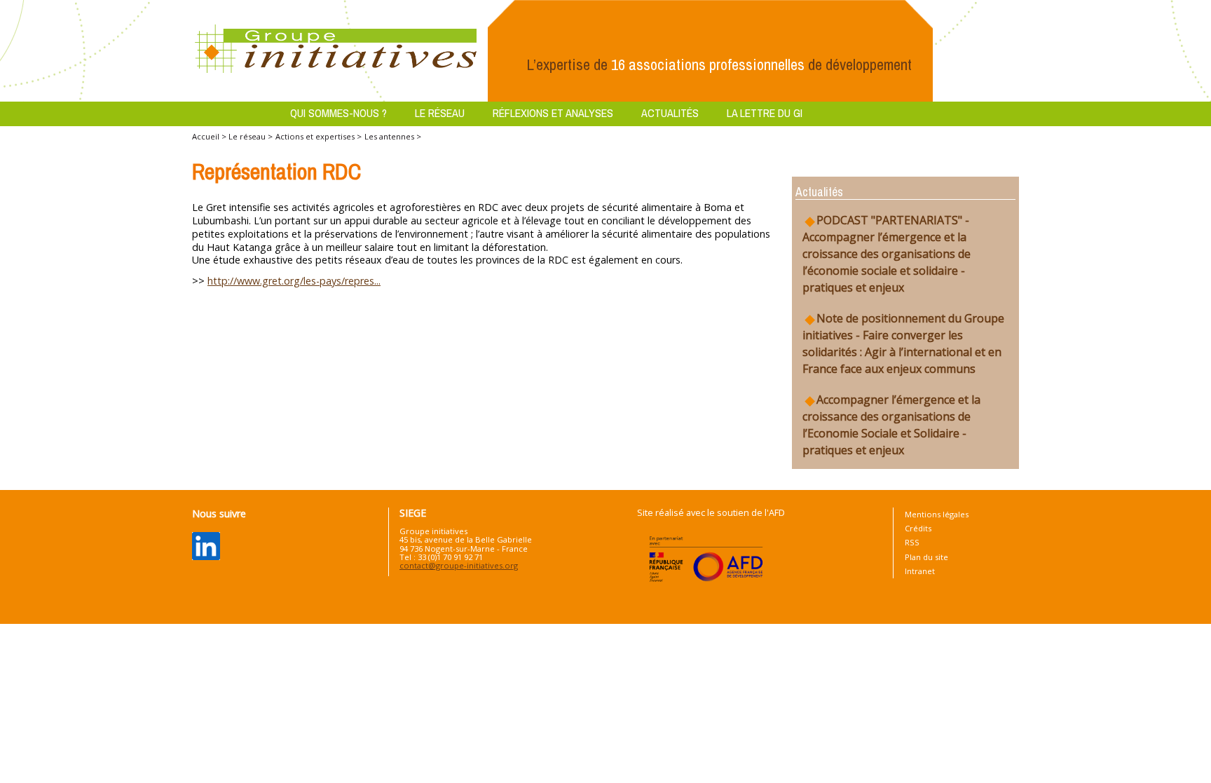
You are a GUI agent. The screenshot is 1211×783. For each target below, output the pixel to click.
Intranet (920, 571)
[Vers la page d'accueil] (336, 50)
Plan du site (926, 557)
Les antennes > (392, 136)
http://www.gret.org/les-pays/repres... (294, 280)
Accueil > (210, 136)
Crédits (918, 528)
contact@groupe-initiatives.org (458, 565)
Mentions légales (937, 514)
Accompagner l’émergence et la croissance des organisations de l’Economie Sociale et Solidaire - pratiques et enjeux (891, 425)
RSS (912, 542)
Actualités (670, 113)
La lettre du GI (764, 113)
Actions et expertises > (318, 136)
